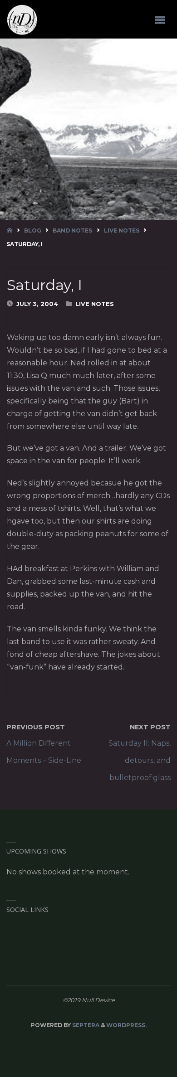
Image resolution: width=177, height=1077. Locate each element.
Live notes (121, 230)
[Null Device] (22, 19)
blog (32, 230)
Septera (85, 1025)
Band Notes (72, 230)
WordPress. (126, 1025)
